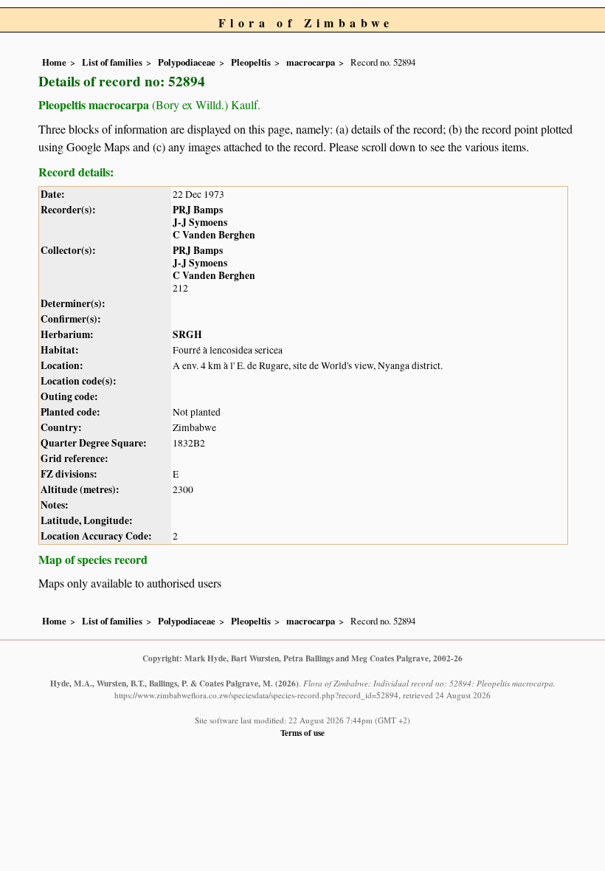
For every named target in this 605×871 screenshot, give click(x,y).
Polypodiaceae (186, 62)
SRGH (187, 334)
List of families (112, 62)
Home (54, 62)
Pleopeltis (251, 62)
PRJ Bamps (198, 209)
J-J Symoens (200, 222)
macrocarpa (310, 62)
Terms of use (302, 732)
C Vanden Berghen (214, 234)
